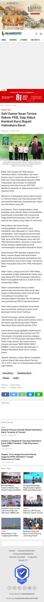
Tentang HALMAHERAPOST (23, 554)
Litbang (23, 40)
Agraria (13, 40)
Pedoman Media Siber (26, 551)
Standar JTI (23, 560)
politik (16, 378)
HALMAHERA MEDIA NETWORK (26, 598)
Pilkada (6, 378)
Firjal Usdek (15, 385)
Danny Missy (8, 373)
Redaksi (12, 551)
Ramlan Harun (16, 387)
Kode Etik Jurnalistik (17, 557)
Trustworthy (32, 557)
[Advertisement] (22, 65)
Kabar (15, 105)
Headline (8, 105)
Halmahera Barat (24, 373)
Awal (3, 40)
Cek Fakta (35, 40)
